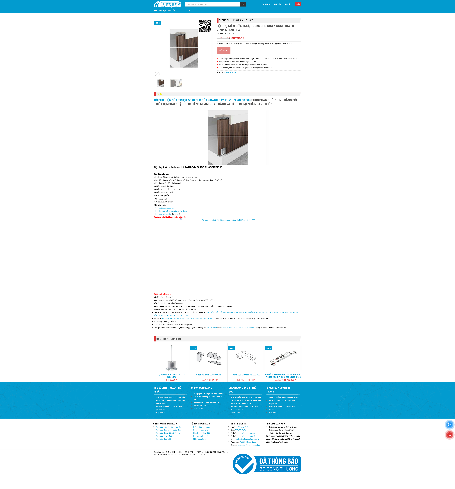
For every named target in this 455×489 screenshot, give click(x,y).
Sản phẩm (266, 4)
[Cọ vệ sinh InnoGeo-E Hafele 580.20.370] (171, 358)
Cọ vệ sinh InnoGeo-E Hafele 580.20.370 (171, 375)
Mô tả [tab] (159, 94)
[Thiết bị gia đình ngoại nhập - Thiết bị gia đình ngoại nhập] (167, 4)
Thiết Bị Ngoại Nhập (248, 442)
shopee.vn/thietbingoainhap (249, 445)
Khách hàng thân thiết (202, 433)
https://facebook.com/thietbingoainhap (237, 327)
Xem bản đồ (160, 412)
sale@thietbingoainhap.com (247, 439)
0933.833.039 (169, 406)
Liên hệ (287, 4)
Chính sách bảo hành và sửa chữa (168, 430)
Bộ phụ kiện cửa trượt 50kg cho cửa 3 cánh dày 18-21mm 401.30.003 (202, 100)
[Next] (209, 47)
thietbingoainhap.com (247, 433)
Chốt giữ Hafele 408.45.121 (208, 375)
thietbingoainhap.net (246, 436)
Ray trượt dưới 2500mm (164, 208)
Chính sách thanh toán (164, 436)
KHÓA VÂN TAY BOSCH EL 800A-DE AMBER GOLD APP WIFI (268, 312)
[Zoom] (157, 74)
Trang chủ (225, 20)
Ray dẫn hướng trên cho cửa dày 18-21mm (171, 211)
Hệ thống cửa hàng (200, 430)
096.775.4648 (211, 327)
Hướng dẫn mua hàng (201, 427)
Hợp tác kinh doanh (200, 436)
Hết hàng (223, 50)
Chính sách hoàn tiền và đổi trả (168, 433)
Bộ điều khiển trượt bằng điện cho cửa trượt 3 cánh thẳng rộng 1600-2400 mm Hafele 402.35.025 (283, 377)
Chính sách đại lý (199, 439)
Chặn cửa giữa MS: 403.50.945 (246, 375)
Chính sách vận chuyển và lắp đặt (168, 427)
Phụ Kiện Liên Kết (243, 20)
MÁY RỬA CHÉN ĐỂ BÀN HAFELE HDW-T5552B (225, 312)
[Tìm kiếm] (243, 4)
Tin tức (277, 4)
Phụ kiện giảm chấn (163, 214)
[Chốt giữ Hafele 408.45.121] (208, 358)
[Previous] (158, 47)
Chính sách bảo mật (163, 439)
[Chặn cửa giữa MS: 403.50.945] (246, 358)
